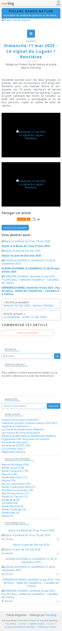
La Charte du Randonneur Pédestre (23, 429)
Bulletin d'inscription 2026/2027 (20, 420)
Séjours (31, 41)
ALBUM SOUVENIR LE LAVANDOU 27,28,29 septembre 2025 (31, 560)
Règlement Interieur (14, 452)
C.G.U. (51, 623)
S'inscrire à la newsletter (15, 227)
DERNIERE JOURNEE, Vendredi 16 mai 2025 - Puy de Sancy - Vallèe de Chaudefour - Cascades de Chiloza (31, 583)
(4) (13, 509)
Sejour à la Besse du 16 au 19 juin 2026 (31, 530)
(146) (9, 474)
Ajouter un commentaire (27, 333)
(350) (15, 464)
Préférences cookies (47, 627)
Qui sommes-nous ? (13, 448)
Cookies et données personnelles (20, 627)
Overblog (50, 615)
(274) (13, 467)
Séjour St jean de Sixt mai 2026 (31, 544)
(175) (15, 471)
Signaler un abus (37, 623)
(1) (7, 516)
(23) (18, 487)
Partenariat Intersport (15, 442)
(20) (17, 490)
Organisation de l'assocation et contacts (25, 439)
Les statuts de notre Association (21, 432)
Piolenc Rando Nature (31, 11)
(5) (12, 506)
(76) (9, 480)
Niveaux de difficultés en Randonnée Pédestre (29, 436)
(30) (16, 484)
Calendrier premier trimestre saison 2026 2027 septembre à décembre (29, 424)
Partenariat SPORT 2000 (16, 445)
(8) (10, 500)
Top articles (10, 623)
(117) (14, 477)
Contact (22, 623)
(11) (15, 493)
